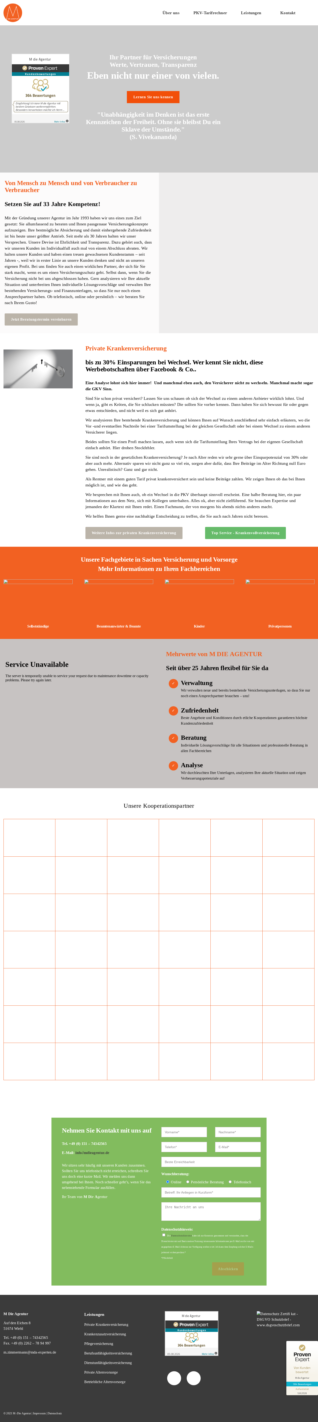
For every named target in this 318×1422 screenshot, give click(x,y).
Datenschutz (55, 1413)
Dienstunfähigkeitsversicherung (108, 1363)
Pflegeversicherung (98, 1344)
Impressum (39, 1413)
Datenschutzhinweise (181, 1236)
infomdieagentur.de (92, 1153)
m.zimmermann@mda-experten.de (29, 1352)
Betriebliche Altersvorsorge (104, 1382)
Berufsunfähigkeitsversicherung (108, 1353)
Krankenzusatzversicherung (105, 1334)
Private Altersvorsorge (101, 1372)
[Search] (310, 13)
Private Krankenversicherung (106, 1325)
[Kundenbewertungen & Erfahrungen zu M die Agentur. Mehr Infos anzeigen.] (40, 122)
